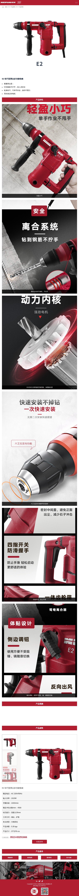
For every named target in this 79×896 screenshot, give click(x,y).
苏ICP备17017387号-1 (39, 885)
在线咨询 (39, 842)
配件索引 (49, 857)
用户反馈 (68, 857)
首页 (6, 7)
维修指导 (10, 857)
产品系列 (12, 7)
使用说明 (29, 857)
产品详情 (20, 7)
